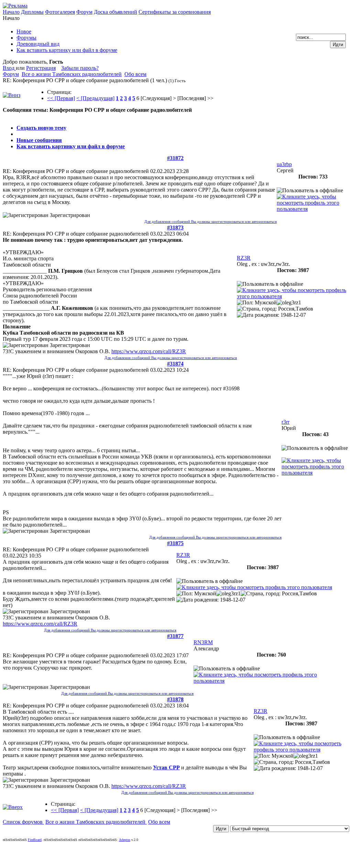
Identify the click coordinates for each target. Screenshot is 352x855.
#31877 (175, 636)
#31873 (175, 227)
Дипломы (32, 12)
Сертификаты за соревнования (175, 12)
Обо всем (135, 74)
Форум (84, 12)
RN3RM (203, 642)
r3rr (285, 422)
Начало (11, 12)
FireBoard (35, 840)
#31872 (175, 158)
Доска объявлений (115, 12)
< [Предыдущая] (95, 98)
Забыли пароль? (80, 68)
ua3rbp (284, 164)
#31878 (175, 699)
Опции (11, 116)
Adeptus (124, 840)
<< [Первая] (61, 98)
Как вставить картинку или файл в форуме (70, 146)
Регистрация (41, 68)
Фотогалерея (60, 12)
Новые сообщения (39, 140)
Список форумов (23, 822)
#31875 (175, 543)
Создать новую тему (41, 128)
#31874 (175, 364)
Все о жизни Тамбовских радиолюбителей (72, 74)
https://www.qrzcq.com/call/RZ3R (148, 351)
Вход (9, 68)
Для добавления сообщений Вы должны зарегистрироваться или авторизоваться (210, 221)
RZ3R (244, 258)
